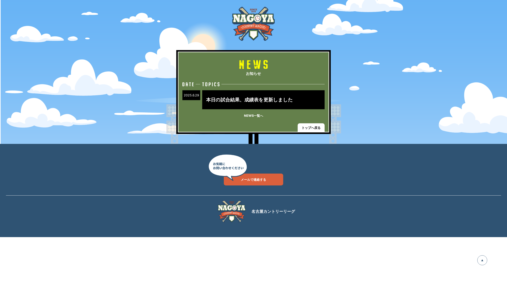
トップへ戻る (311, 128)
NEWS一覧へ (253, 116)
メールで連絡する (253, 179)
